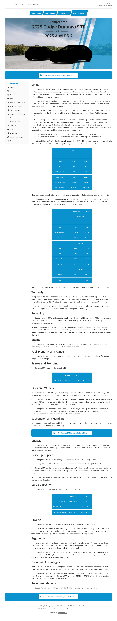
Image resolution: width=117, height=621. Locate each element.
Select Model (50, 13)
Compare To (64, 13)
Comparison (14, 84)
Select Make (36, 13)
